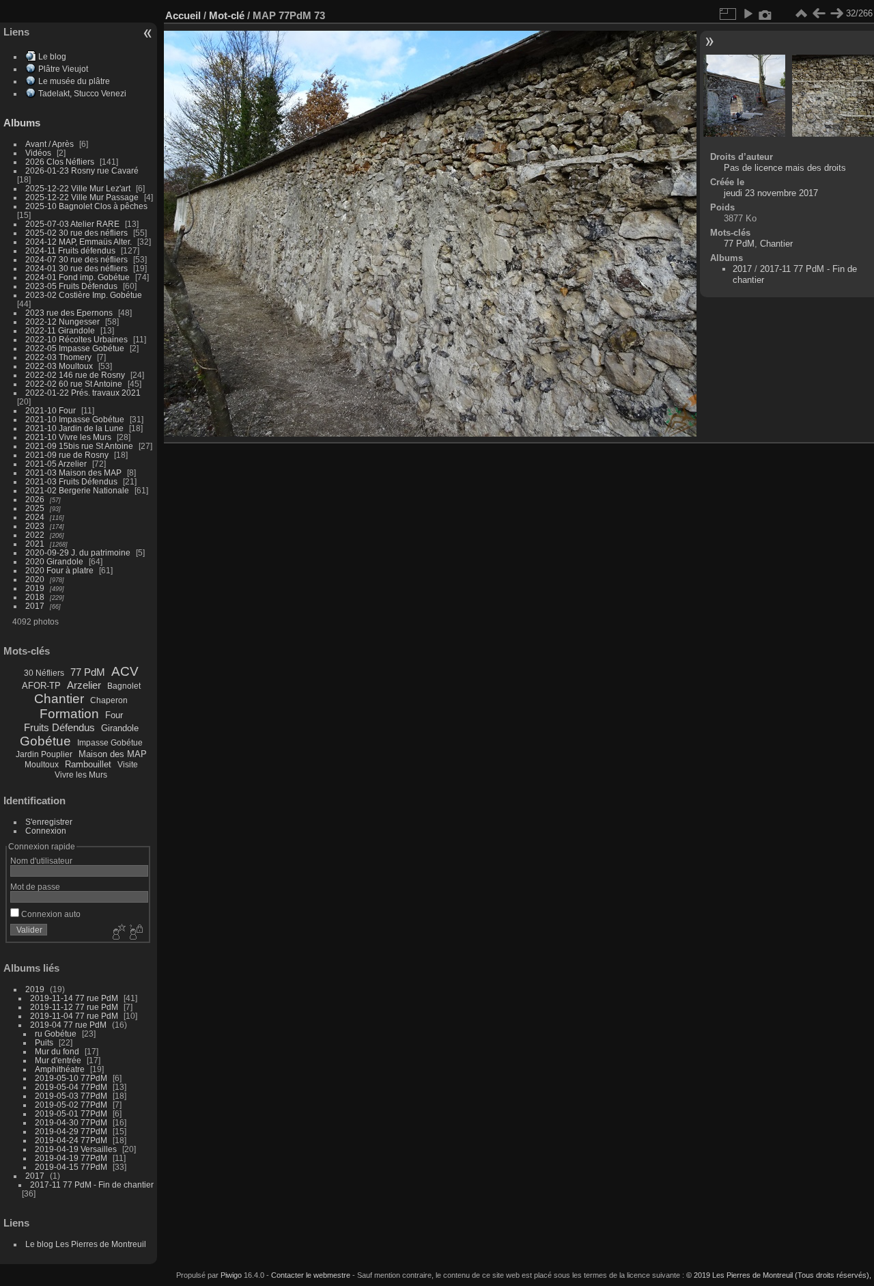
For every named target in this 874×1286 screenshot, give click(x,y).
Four (114, 715)
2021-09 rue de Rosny (67, 454)
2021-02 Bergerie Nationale (77, 490)
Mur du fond (57, 1051)
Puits (44, 1042)
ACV (125, 671)
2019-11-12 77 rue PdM (74, 1006)
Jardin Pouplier (44, 754)
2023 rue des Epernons (69, 312)
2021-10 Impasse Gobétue (74, 419)
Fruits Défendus (59, 727)
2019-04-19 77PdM (71, 1157)
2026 (34, 499)
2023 (34, 525)
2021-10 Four (50, 410)
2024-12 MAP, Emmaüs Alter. (78, 241)
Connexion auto (50, 913)
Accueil (183, 15)
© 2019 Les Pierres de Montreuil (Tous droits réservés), (778, 1275)
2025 (34, 508)
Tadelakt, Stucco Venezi (82, 93)
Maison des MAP (113, 754)
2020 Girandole (54, 561)
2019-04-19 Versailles (76, 1149)
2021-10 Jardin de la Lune (74, 428)
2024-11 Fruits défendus (70, 250)
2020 (34, 579)
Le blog (52, 56)
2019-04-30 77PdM (71, 1122)
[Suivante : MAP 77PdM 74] (836, 14)
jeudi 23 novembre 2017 (771, 193)
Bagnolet (124, 686)
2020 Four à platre (59, 570)
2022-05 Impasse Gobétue (74, 348)
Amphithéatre (60, 1069)
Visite (127, 765)
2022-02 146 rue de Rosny (75, 374)
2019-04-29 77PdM (71, 1131)
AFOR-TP (41, 686)
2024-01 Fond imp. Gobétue (77, 277)
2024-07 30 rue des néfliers (76, 259)
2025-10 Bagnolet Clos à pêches (86, 206)
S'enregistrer (48, 821)
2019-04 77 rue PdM (68, 1024)
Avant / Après (49, 143)
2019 (34, 588)
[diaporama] (748, 14)
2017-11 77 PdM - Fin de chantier (92, 1184)
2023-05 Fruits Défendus (71, 286)
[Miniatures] (801, 14)
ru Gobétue (55, 1033)
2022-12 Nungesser (62, 321)
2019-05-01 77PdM (71, 1113)
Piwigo (231, 1275)
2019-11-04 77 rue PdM (74, 1015)
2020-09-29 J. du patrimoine (77, 552)
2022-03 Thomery (58, 357)
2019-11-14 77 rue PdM (74, 998)
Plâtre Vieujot (63, 68)
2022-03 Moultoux (59, 365)
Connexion (45, 830)
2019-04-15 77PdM (71, 1166)
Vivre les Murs (81, 775)
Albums (21, 122)
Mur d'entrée (58, 1060)
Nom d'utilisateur (41, 860)
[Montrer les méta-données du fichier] (765, 14)
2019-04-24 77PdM (71, 1140)
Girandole (120, 728)
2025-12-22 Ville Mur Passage (82, 197)
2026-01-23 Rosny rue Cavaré (82, 170)
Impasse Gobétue (110, 743)
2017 (34, 605)
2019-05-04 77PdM (71, 1086)
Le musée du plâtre (74, 81)
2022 (34, 534)
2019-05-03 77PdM (71, 1095)
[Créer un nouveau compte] (117, 933)
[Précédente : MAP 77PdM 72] (819, 14)
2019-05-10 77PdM (71, 1077)
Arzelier (84, 685)
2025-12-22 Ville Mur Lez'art (77, 188)
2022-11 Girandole (60, 330)
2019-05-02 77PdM (71, 1104)
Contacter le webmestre (310, 1275)
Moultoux (42, 765)
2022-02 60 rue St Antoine (73, 383)
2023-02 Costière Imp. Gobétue (83, 294)
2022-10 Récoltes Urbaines (76, 339)
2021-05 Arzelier (56, 463)
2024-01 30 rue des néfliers (77, 268)
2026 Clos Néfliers (59, 161)
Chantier (59, 699)
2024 (34, 516)
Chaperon (109, 700)
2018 (34, 596)
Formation (69, 714)
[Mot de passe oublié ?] (135, 933)
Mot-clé (226, 15)
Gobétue (45, 741)
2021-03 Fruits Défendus (71, 481)
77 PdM (87, 672)
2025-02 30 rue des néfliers (76, 232)
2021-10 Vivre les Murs (68, 437)
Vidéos (38, 152)
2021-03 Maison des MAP (73, 472)
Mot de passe (35, 886)
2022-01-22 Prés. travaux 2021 (83, 392)
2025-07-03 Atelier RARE (72, 223)
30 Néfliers (44, 673)
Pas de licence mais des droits (785, 168)
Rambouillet (88, 764)
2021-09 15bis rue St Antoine (79, 445)
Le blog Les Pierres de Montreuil (85, 1244)
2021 (34, 543)
